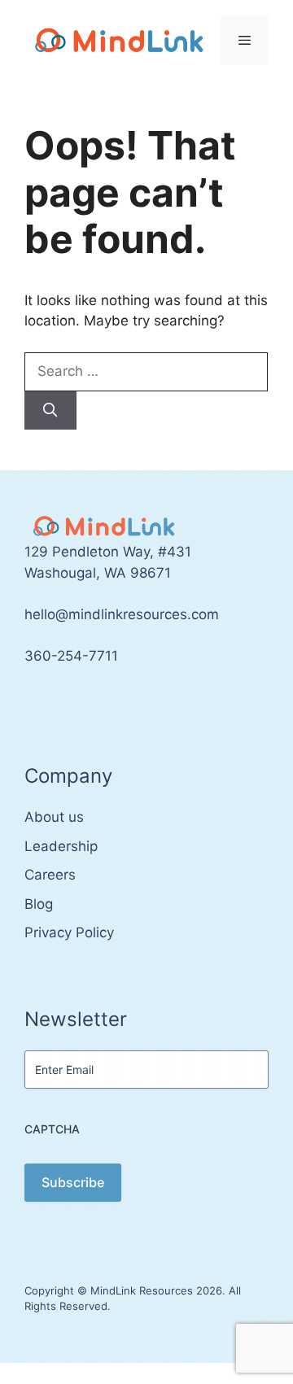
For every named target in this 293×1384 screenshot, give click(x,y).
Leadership (61, 846)
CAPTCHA (52, 1129)
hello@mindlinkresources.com (121, 614)
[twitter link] (29, 704)
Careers (50, 875)
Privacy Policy (69, 932)
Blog (38, 904)
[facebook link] (47, 704)
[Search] (50, 410)
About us (54, 817)
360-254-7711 (71, 656)
